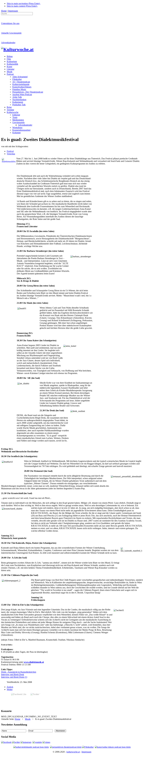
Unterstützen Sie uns (10, 23)
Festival (10, 151)
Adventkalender (8, 42)
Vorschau (11, 154)
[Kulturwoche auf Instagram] (26, 742)
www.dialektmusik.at (34, 662)
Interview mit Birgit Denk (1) (14, 677)
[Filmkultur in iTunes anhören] (88, 747)
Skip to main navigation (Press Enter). (23, 3)
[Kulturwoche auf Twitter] (16, 742)
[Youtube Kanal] (46, 742)
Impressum (86, 752)
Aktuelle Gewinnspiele (11, 33)
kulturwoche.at (73, 752)
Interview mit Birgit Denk (12, 674)
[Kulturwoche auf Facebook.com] (6, 742)
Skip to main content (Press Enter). (22, 6)
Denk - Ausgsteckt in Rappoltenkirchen (18, 672)
